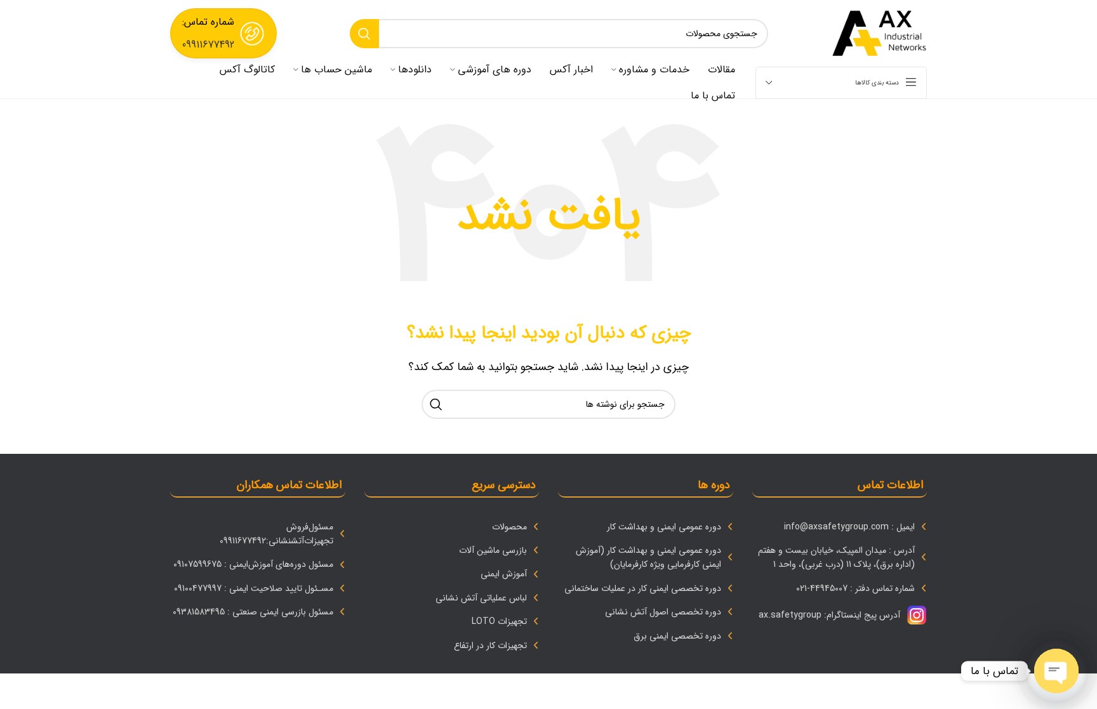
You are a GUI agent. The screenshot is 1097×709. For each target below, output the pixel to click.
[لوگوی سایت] (879, 33)
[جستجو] (364, 33)
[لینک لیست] (839, 527)
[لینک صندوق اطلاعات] (223, 33)
